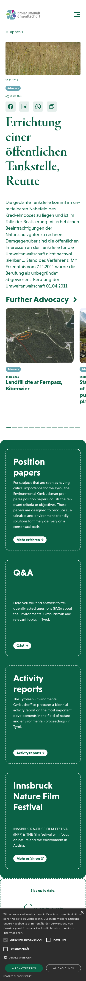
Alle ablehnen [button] (63, 968)
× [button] (82, 912)
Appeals (16, 32)
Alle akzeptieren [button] (24, 968)
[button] (8, 427)
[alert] (43, 944)
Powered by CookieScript (17, 976)
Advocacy (13, 88)
